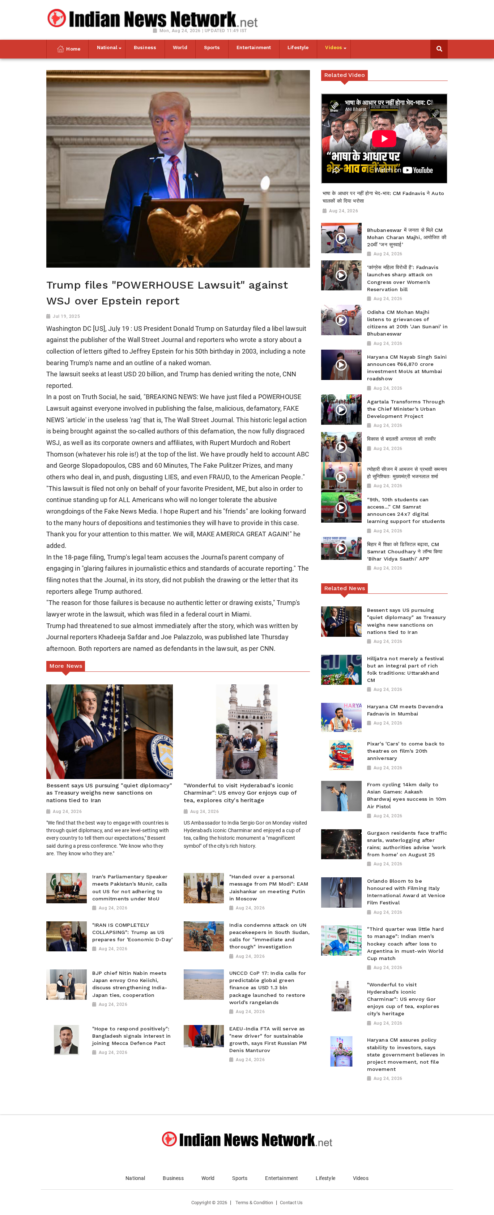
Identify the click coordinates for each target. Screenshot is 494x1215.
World (208, 1178)
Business (173, 1178)
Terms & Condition (254, 1202)
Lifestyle (325, 1178)
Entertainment (281, 1178)
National (135, 1178)
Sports (239, 1178)
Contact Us (291, 1202)
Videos (361, 1178)
